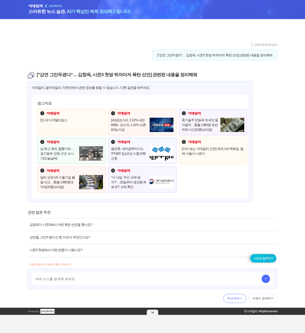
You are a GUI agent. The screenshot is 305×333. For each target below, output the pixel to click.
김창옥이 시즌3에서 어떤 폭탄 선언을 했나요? (61, 225)
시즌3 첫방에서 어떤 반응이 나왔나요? (56, 250)
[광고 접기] (152, 312)
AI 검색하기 (234, 298)
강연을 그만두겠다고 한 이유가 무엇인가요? (60, 237)
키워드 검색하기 (263, 298)
